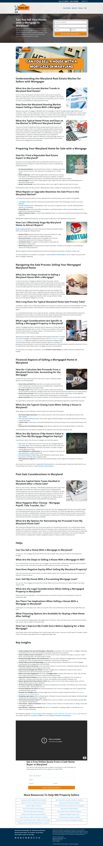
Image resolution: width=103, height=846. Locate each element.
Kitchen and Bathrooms (26, 205)
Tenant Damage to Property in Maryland (69, 817)
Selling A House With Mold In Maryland (69, 803)
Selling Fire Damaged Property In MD (69, 814)
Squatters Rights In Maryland (33, 806)
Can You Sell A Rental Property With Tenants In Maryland (69, 806)
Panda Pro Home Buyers (58, 254)
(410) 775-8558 (38, 715)
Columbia (74, 713)
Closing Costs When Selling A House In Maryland (33, 800)
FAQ (85, 8)
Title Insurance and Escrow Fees (29, 418)
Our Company (31, 832)
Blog (32, 834)
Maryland (35, 713)
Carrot (76, 844)
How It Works (67, 8)
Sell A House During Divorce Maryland (34, 811)
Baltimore (61, 713)
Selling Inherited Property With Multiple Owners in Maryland (33, 823)
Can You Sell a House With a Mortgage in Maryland (69, 820)
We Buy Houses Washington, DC (23, 830)
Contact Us (25, 834)
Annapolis (55, 713)
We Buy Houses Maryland (38, 830)
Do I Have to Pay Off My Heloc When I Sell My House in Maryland (34, 820)
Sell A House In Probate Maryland (69, 808)
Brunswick (68, 713)
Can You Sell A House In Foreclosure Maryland (69, 811)
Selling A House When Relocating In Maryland (34, 814)
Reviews (80, 8)
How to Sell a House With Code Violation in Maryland (34, 817)
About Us (74, 8)
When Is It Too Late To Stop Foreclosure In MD (34, 803)
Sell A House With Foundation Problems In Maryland (69, 800)
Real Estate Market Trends (27, 455)
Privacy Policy (39, 832)
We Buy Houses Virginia (21, 832)
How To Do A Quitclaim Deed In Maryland (33, 808)
